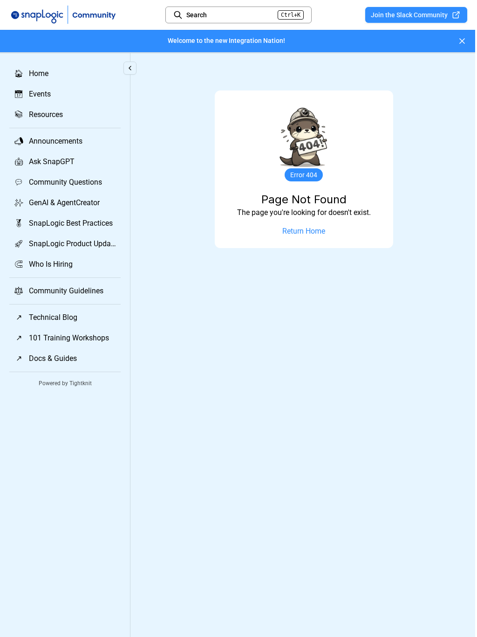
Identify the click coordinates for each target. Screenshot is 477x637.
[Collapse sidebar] (129, 68)
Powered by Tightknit (65, 383)
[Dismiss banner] (462, 41)
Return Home (303, 231)
